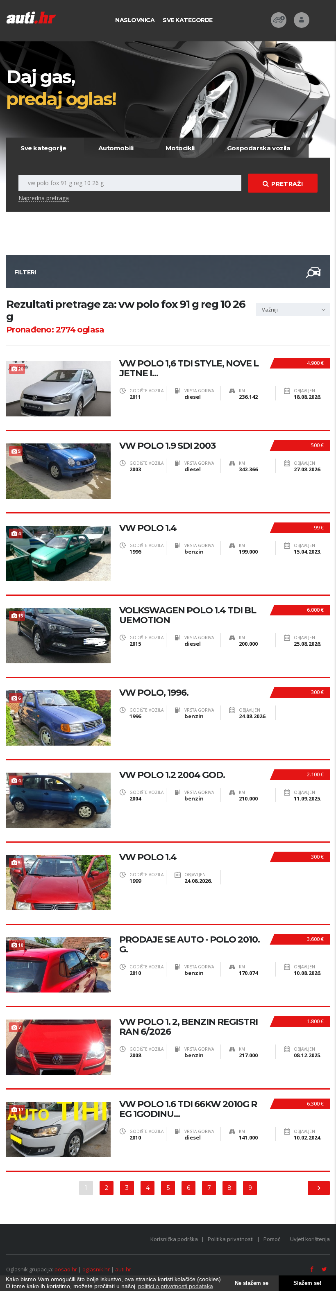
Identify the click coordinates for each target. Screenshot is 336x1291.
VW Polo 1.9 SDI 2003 (167, 446)
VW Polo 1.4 (148, 528)
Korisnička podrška (174, 1239)
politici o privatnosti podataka (175, 1286)
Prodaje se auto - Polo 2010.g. (189, 944)
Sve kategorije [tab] (43, 148)
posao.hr (65, 1269)
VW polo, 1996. (153, 693)
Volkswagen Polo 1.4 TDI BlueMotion (187, 615)
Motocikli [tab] (180, 148)
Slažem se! (307, 1283)
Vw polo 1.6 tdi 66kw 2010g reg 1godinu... (188, 1109)
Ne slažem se (251, 1283)
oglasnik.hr (96, 1269)
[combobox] (293, 309)
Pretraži (286, 184)
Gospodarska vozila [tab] (259, 148)
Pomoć (271, 1239)
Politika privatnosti (231, 1239)
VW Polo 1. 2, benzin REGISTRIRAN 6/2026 (188, 1027)
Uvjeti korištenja (310, 1239)
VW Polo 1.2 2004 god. (172, 775)
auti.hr (123, 1269)
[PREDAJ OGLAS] (278, 20)
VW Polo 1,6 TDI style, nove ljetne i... (189, 368)
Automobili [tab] (115, 148)
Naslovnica (134, 20)
